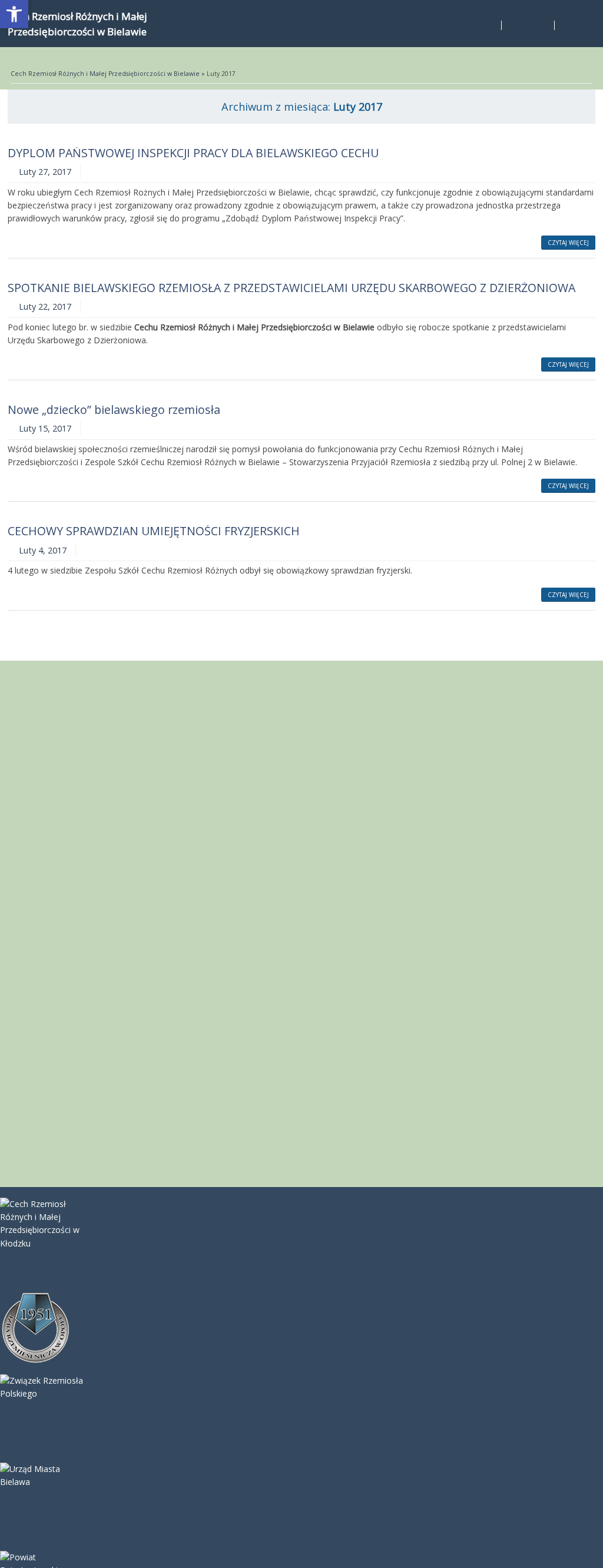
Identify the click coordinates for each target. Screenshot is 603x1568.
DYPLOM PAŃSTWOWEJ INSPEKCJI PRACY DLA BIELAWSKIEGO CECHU (193, 153)
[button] (14, 14)
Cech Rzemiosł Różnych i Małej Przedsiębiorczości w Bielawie (105, 73)
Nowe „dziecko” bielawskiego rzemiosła (114, 409)
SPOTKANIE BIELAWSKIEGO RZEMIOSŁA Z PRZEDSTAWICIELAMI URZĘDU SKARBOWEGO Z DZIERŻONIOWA (291, 288)
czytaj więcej (568, 242)
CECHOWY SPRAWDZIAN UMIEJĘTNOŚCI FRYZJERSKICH (154, 531)
